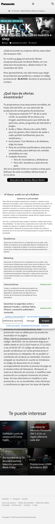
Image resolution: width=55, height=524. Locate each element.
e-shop (18, 58)
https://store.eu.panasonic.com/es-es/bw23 (25, 338)
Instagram (16, 499)
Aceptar (45, 321)
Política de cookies (13, 325)
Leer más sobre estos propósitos (38, 316)
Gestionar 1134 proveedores (15, 316)
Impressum (45, 325)
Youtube (25, 499)
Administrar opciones (13, 321)
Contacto (27, 505)
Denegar (31, 321)
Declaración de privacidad (30, 325)
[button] (33, 4)
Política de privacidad (25, 503)
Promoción (16, 11)
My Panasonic (16, 505)
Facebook (5, 499)
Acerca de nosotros (9, 503)
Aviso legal (6, 505)
